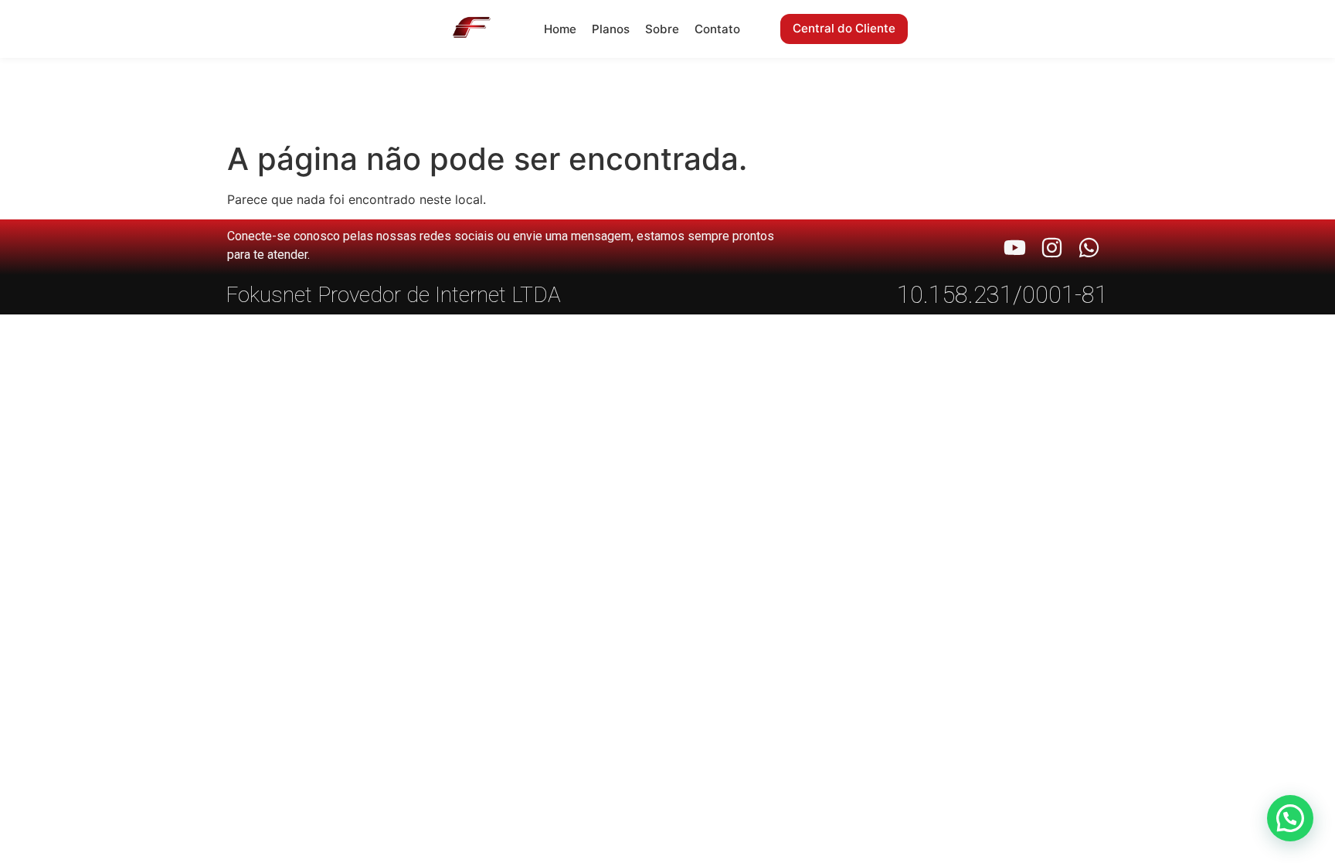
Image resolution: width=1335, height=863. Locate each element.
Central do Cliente (844, 28)
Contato (717, 29)
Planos (611, 29)
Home (560, 29)
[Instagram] (1052, 247)
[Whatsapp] (1089, 247)
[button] (1290, 818)
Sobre (662, 29)
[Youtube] (1015, 247)
